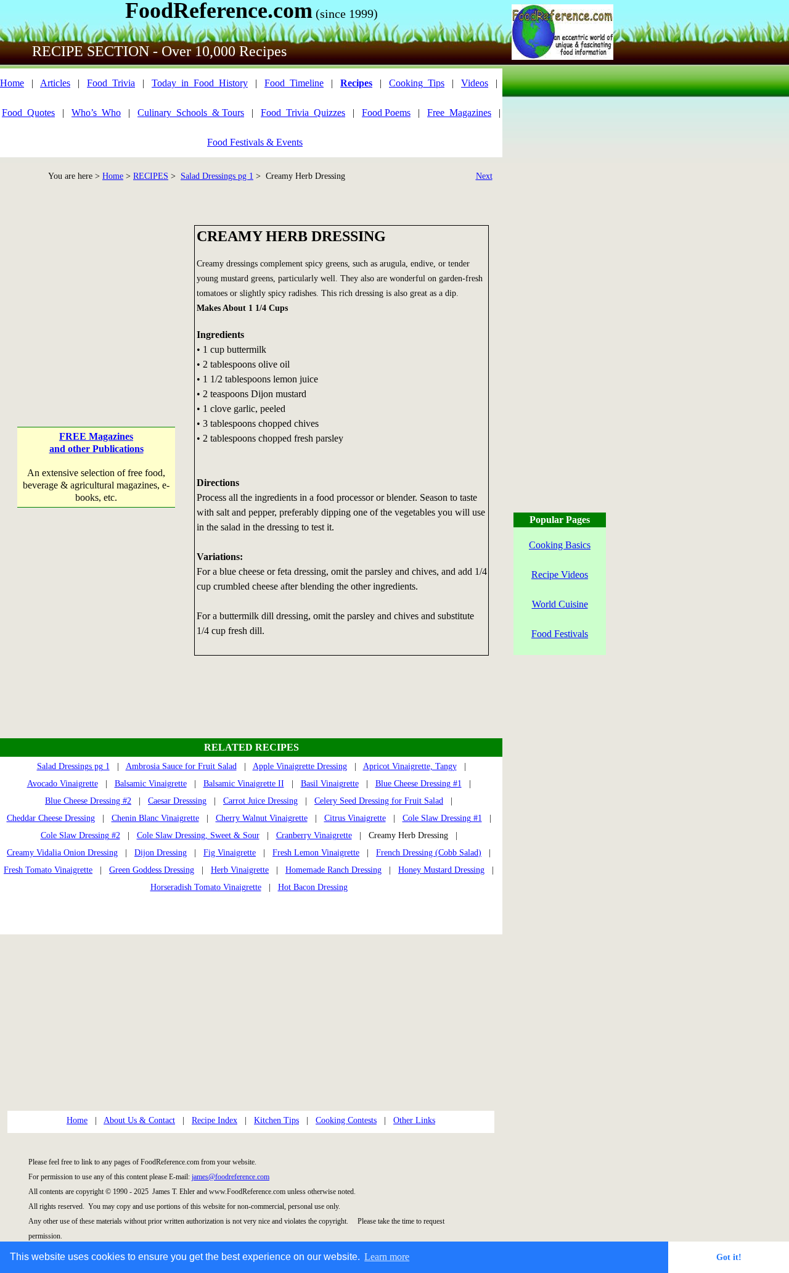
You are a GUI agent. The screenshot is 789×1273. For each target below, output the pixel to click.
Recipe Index (214, 1120)
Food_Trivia (111, 83)
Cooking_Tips (416, 83)
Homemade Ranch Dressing (333, 870)
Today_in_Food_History (200, 83)
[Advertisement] (96, 302)
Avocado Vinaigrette (62, 783)
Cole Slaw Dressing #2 (80, 835)
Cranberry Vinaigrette (314, 835)
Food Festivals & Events (255, 142)
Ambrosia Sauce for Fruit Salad (181, 766)
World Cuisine (560, 604)
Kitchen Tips (276, 1120)
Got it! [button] (729, 1257)
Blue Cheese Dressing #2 (88, 800)
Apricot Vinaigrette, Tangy (410, 766)
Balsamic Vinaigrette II (243, 783)
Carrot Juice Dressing (260, 800)
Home (12, 83)
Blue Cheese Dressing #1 (418, 783)
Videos (474, 83)
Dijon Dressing (160, 852)
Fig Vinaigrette (229, 852)
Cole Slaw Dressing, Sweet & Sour (198, 835)
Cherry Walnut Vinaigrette (262, 818)
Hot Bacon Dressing (313, 887)
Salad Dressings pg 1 (217, 176)
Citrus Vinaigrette (355, 818)
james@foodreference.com (230, 1176)
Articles (55, 83)
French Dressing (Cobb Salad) (428, 852)
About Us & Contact (139, 1120)
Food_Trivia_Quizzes (303, 112)
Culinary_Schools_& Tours (190, 112)
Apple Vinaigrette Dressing (300, 766)
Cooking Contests (346, 1120)
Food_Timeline (294, 83)
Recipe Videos (559, 574)
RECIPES (150, 176)
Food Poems (386, 112)
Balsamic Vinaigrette (151, 783)
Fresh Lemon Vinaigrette (315, 852)
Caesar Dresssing (177, 800)
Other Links (414, 1120)
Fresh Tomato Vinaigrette (48, 870)
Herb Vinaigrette (240, 870)
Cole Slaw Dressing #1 (442, 818)
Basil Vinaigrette (330, 783)
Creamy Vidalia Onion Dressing (62, 852)
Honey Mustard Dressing (441, 870)
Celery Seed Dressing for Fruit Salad (378, 800)
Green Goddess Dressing (151, 870)
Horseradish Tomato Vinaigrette (205, 887)
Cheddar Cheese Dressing (51, 818)
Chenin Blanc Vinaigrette (155, 818)
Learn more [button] (386, 1256)
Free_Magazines (459, 112)
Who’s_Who (96, 112)
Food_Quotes (28, 112)
